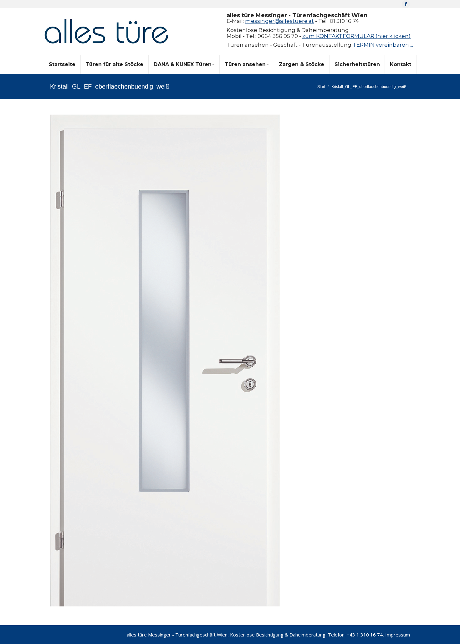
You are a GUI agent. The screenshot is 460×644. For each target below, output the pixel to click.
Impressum (397, 634)
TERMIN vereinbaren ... (383, 45)
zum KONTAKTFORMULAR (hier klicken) (356, 36)
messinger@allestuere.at (279, 21)
